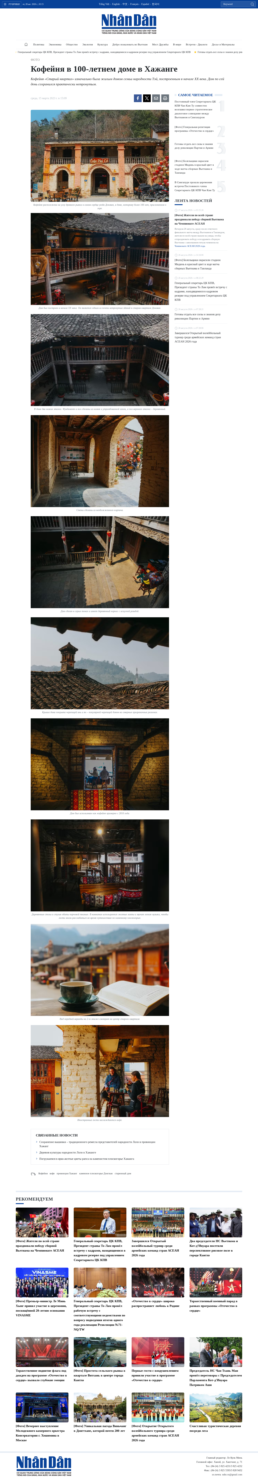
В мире (177, 44)
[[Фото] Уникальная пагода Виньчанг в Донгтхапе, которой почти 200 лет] (100, 1407)
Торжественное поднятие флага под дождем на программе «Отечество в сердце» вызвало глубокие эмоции (41, 1375)
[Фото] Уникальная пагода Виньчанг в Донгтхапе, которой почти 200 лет (100, 1428)
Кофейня (43, 1173)
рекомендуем (34, 1199)
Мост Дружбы (160, 44)
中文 (125, 4)
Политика (38, 44)
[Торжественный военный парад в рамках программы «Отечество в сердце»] (216, 1282)
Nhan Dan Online (129, 24)
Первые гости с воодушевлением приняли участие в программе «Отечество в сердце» (155, 1375)
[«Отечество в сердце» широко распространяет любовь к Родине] (158, 1282)
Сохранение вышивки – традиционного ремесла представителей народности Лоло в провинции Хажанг (97, 1144)
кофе (52, 1173)
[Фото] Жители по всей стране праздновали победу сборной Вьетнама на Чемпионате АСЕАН (199, 219)
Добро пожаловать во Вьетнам (130, 44)
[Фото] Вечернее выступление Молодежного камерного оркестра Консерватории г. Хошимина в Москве (40, 1433)
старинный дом (123, 1173)
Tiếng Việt (104, 4)
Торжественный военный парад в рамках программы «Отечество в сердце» (213, 1305)
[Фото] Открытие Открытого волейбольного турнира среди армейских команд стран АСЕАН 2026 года (155, 1433)
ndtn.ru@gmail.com (232, 1474)
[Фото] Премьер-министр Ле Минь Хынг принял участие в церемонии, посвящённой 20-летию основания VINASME (41, 1308)
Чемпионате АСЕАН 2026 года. (190, 246)
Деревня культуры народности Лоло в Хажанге (67, 1152)
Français (134, 4)
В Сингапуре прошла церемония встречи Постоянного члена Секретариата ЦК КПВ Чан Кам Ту (195, 186)
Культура (102, 44)
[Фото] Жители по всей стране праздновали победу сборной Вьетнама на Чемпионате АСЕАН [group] (193, 52)
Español (145, 4)
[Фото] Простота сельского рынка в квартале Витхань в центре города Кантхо (99, 1375)
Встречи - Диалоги (196, 44)
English (116, 4)
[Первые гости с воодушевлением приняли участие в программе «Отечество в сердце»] (158, 1352)
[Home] (26, 44)
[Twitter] (147, 98)
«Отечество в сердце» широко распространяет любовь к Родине (155, 1303)
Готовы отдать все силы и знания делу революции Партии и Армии (194, 146)
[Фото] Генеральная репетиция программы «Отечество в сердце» (194, 129)
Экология (87, 44)
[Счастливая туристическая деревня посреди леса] (216, 1407)
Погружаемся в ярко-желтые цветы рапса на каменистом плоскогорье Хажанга (86, 1158)
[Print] (165, 98)
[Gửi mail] (156, 98)
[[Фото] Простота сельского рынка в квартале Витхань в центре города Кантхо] (100, 1352)
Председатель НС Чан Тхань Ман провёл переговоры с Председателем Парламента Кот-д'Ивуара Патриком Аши (216, 1378)
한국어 (155, 4)
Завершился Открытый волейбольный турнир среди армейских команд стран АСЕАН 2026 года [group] (85, 52)
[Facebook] (138, 98)
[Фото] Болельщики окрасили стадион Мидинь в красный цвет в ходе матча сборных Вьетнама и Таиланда (194, 167)
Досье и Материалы (223, 44)
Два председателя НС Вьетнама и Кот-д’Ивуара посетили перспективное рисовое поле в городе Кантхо (214, 1248)
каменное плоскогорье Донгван (96, 1173)
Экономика (55, 44)
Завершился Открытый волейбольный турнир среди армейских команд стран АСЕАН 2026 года (198, 337)
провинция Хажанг (67, 1173)
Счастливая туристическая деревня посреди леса (215, 1428)
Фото (35, 59)
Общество (72, 44)
